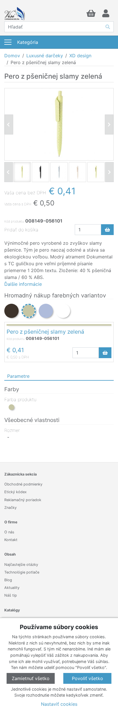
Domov (12, 55)
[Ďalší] (109, 172)
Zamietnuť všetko (31, 678)
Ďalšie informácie (23, 284)
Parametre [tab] (18, 376)
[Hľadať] (108, 26)
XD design (80, 55)
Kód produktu (14, 221)
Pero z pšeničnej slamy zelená (45, 331)
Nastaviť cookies (59, 704)
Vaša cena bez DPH (25, 192)
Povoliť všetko (87, 678)
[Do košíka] (107, 229)
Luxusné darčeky (44, 55)
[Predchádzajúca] (9, 124)
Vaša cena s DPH (17, 204)
